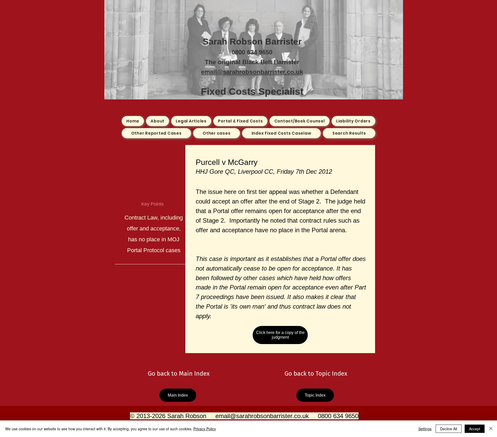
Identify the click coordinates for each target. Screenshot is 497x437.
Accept (474, 428)
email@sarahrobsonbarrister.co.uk (252, 71)
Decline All (448, 428)
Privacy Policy (204, 428)
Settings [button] (425, 428)
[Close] (491, 429)
